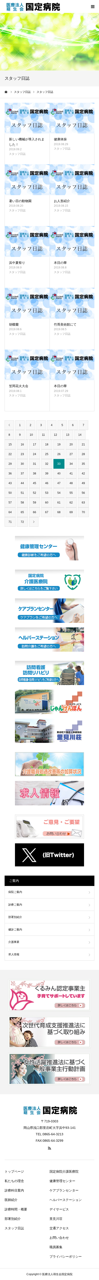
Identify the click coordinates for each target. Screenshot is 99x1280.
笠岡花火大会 (18, 386)
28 (83, 454)
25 (46, 454)
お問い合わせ (59, 1237)
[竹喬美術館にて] (72, 303)
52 (34, 492)
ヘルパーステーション (66, 1200)
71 (10, 522)
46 (46, 483)
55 (71, 492)
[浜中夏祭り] (27, 241)
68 (59, 512)
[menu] (92, 6)
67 (46, 512)
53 (46, 492)
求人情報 (13, 954)
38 (34, 473)
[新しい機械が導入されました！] (27, 118)
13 (67, 434)
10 (31, 434)
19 (59, 444)
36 (10, 473)
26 (59, 454)
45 (34, 483)
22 (10, 454)
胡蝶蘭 (14, 324)
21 (83, 444)
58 (22, 502)
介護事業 (13, 942)
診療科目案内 (14, 1190)
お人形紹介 (62, 201)
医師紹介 (11, 1200)
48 (71, 483)
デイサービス (59, 1209)
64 (10, 512)
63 (83, 502)
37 (22, 473)
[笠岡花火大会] (27, 365)
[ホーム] (6, 92)
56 (83, 492)
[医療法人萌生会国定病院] (33, 6)
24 (34, 454)
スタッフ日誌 (17, 154)
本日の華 (60, 263)
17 (34, 444)
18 (46, 444)
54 (59, 492)
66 (34, 512)
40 (59, 473)
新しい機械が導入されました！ (26, 141)
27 (71, 454)
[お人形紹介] (72, 179)
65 (22, 512)
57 (10, 502)
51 (22, 492)
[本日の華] (72, 241)
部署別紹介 (15, 917)
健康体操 (60, 139)
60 (46, 502)
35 (83, 463)
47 (59, 483)
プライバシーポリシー (66, 1256)
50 (10, 492)
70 (83, 512)
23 (22, 454)
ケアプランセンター (64, 1190)
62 (71, 502)
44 (22, 483)
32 (46, 463)
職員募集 (56, 1247)
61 (59, 502)
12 (55, 434)
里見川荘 (56, 1219)
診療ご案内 (15, 904)
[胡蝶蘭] (27, 303)
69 (71, 512)
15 (10, 444)
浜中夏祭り (17, 263)
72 (22, 522)
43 (10, 483)
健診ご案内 (15, 929)
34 (71, 463)
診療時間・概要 (16, 1209)
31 (34, 463)
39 (46, 473)
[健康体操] (72, 118)
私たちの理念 (14, 1181)
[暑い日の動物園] (27, 179)
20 (71, 444)
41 (71, 473)
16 (22, 444)
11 (43, 434)
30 (22, 463)
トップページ (14, 1171)
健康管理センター (62, 1181)
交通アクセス (59, 1228)
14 (80, 434)
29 (10, 463)
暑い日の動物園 (20, 201)
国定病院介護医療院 (64, 1171)
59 (34, 502)
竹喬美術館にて (65, 324)
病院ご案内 (15, 892)
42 (83, 473)
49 (83, 483)
